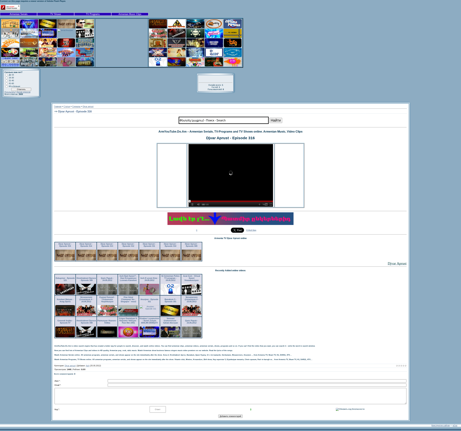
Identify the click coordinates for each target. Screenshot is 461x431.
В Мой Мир (251, 230)
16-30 (11, 78)
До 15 (11, 75)
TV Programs (93, 14)
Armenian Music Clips (129, 14)
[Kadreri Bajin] (10, 47)
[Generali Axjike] (158, 27)
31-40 (11, 80)
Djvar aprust (88, 106)
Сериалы (76, 106)
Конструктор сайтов (440, 425)
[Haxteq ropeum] (233, 27)
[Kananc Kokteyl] (195, 66)
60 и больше (14, 86)
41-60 (11, 83)
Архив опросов (23, 92)
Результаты (10, 92)
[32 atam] (66, 47)
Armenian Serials (19, 14)
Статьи (67, 106)
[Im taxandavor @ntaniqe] (214, 37)
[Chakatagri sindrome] (29, 37)
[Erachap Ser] (29, 27)
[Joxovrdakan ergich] (29, 47)
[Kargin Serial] (177, 27)
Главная (57, 106)
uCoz (455, 425)
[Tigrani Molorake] (10, 27)
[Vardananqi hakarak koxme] (48, 47)
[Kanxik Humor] (214, 27)
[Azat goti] (85, 37)
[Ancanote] (85, 27)
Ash (87, 366)
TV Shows (55, 14)
